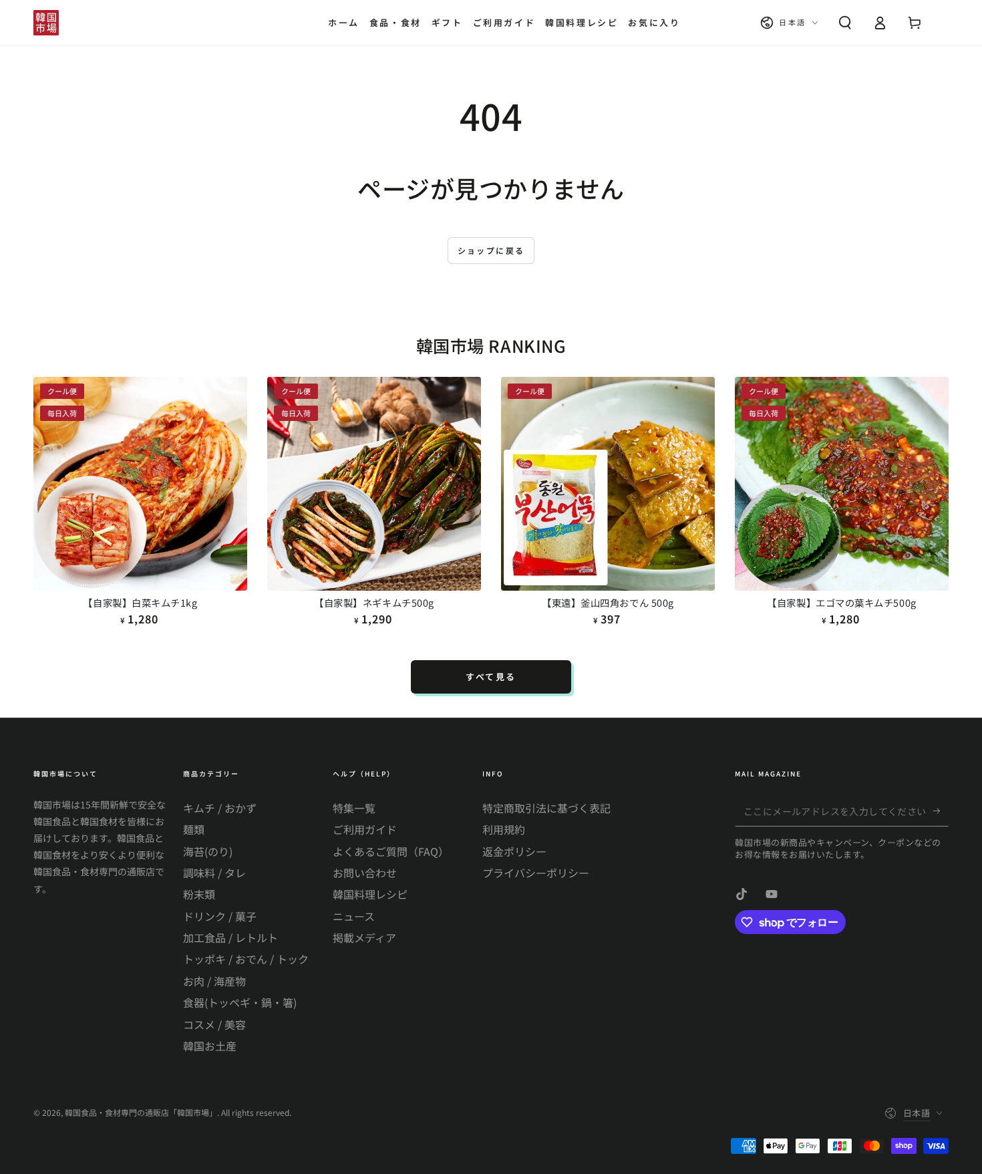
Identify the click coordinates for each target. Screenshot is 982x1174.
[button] (845, 22)
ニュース (354, 916)
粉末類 (199, 894)
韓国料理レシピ (370, 894)
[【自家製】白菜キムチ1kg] (140, 484)
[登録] (941, 811)
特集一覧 (354, 808)
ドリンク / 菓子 (220, 916)
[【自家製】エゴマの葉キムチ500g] (842, 484)
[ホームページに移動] (46, 22)
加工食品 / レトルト (230, 937)
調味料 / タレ (214, 873)
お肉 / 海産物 (214, 981)
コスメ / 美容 (214, 1024)
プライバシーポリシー (535, 873)
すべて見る (491, 676)
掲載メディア (364, 937)
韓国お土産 (209, 1046)
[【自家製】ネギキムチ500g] (374, 484)
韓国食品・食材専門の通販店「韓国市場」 (141, 1112)
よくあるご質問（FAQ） (391, 851)
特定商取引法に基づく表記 (546, 808)
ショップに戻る (491, 250)
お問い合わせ (365, 873)
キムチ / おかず (220, 808)
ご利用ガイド (365, 829)
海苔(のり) (207, 851)
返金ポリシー (514, 851)
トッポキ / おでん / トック (246, 959)
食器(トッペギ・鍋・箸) (240, 1002)
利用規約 (503, 829)
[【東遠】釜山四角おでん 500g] (608, 484)
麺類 (193, 829)
